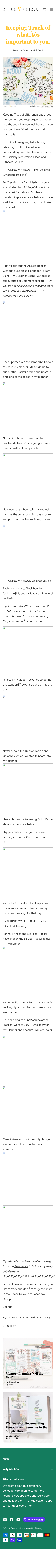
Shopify (38, 1528)
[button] (38, 9)
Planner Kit (21, 1266)
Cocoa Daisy (16, 1528)
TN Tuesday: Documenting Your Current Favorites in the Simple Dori (26, 1427)
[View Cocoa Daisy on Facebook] (11, 1519)
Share (11, 1326)
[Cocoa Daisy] (19, 9)
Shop (6, 1458)
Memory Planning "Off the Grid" (24, 1375)
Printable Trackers (31, 152)
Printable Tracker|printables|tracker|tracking (29, 1317)
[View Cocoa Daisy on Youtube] (18, 1519)
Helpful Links (11, 1469)
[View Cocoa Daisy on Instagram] (5, 1519)
